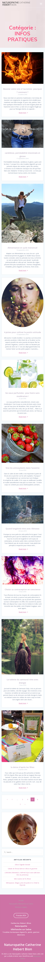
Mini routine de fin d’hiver (22, 879)
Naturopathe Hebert (16, 3)
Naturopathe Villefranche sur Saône (21, 904)
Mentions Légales (21, 907)
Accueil (21, 900)
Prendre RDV (21, 915)
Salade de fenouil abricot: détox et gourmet (22, 869)
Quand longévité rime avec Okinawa (22, 528)
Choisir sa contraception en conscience (22, 589)
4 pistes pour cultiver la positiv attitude (22, 332)
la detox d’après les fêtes (22, 767)
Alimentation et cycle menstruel (22, 247)
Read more (22, 113)
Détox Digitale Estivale (22, 865)
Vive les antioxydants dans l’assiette (22, 468)
